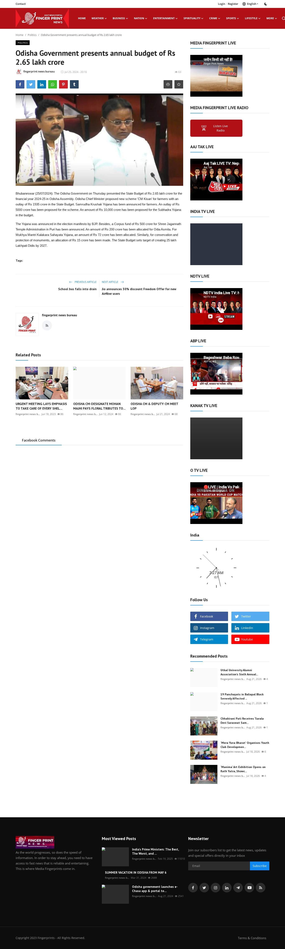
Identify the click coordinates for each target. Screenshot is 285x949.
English (251, 4)
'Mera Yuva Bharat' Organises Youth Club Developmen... (245, 745)
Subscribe (260, 866)
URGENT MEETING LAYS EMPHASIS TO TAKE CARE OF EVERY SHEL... (41, 406)
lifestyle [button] (251, 18)
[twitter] (204, 887)
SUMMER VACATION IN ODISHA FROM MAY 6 (135, 872)
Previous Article (85, 282)
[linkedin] (227, 887)
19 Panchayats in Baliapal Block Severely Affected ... (242, 696)
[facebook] (193, 887)
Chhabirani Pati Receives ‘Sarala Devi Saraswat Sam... (242, 721)
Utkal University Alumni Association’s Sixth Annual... (239, 672)
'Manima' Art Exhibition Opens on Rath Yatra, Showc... (243, 769)
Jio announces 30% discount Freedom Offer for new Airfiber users (139, 291)
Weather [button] (98, 18)
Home (82, 18)
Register (233, 4)
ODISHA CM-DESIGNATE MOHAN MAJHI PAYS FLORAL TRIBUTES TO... (99, 406)
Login (221, 4)
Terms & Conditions (252, 938)
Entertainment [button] (164, 18)
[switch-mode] (265, 4)
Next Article (110, 282)
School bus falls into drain (77, 289)
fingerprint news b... (28, 414)
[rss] (260, 887)
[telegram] (238, 887)
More (270, 18)
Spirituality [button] (192, 18)
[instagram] (215, 887)
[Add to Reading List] (178, 84)
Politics (32, 35)
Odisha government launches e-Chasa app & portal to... (155, 889)
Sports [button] (231, 18)
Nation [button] (139, 18)
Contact (21, 4)
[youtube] (249, 887)
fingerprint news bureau (59, 315)
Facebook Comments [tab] (38, 440)
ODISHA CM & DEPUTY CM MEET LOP (154, 406)
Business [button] (119, 18)
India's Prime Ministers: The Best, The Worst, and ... (155, 851)
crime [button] (213, 18)
